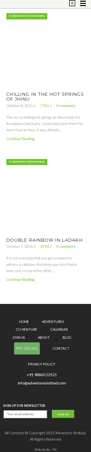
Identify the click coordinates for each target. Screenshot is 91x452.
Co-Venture (26, 329)
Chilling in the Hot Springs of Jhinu (45, 96)
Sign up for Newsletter (24, 406)
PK (55, 450)
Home (24, 321)
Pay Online (27, 348)
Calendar (59, 329)
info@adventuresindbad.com (42, 383)
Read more (45, 52)
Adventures (53, 321)
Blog (67, 337)
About (44, 337)
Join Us (18, 337)
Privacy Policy (41, 364)
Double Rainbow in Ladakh (44, 240)
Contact (61, 348)
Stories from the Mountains (27, 16)
